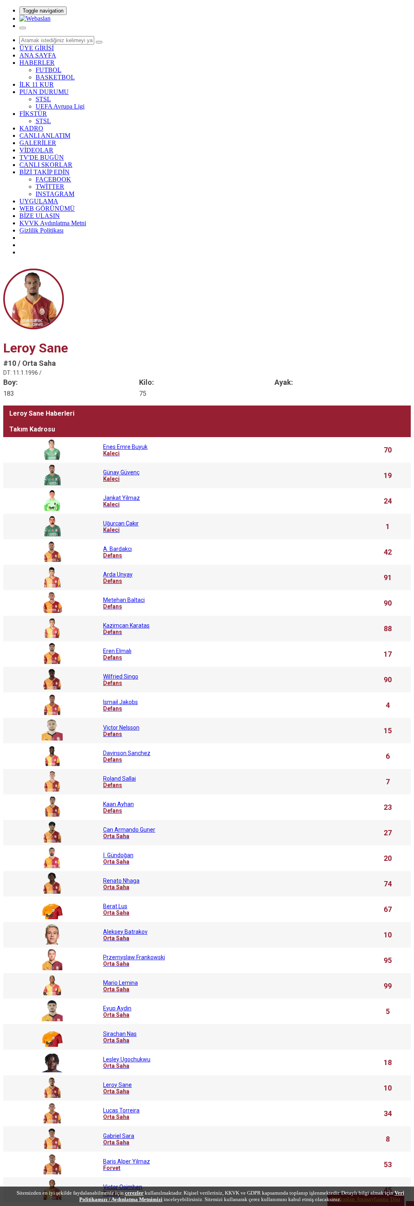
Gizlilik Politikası (41, 230)
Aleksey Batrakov (125, 935)
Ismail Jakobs (120, 705)
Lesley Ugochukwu (126, 1062)
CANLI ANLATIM (44, 135)
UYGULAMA (38, 201)
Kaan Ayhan (118, 807)
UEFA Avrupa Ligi (60, 106)
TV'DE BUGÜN (41, 157)
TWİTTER (50, 186)
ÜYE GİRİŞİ (36, 48)
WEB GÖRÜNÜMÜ (47, 208)
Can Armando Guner (129, 832)
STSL (43, 99)
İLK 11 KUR (36, 84)
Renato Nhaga (121, 883)
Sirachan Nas (120, 1037)
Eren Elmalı (117, 654)
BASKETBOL (55, 77)
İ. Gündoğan (118, 858)
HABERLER (37, 62)
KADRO (31, 128)
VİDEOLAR (36, 150)
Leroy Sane (117, 1088)
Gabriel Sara (118, 1139)
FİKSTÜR (33, 113)
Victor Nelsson (121, 730)
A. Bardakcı (117, 552)
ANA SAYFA (37, 55)
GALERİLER (37, 142)
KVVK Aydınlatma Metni (52, 223)
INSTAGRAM (55, 193)
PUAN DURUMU (44, 91)
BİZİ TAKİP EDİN (44, 172)
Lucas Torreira (121, 1113)
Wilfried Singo (120, 679)
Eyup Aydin (117, 1011)
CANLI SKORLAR (45, 164)
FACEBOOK (53, 179)
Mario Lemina (120, 986)
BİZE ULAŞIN (39, 215)
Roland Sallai (119, 781)
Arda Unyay (118, 577)
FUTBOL (48, 69)
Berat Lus (116, 909)
